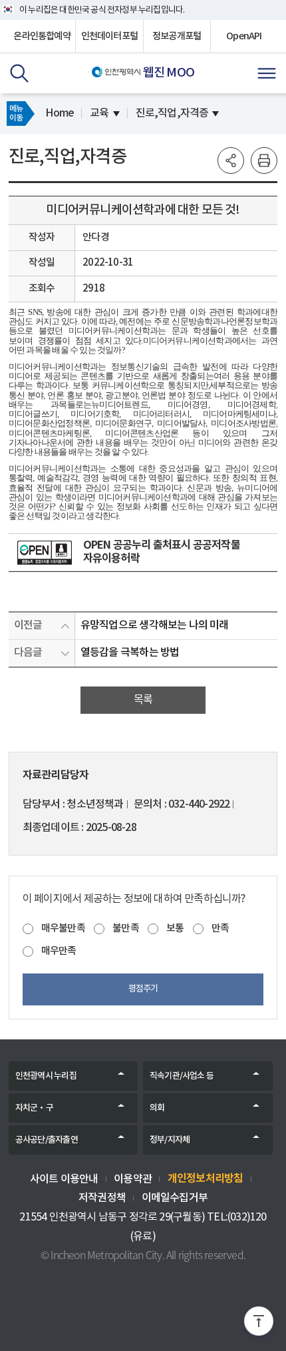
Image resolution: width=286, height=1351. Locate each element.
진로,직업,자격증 (172, 113)
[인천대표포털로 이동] (116, 72)
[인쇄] (264, 160)
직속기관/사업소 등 (182, 1076)
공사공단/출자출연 (46, 1140)
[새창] (44, 553)
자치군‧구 (34, 1108)
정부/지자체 (170, 1140)
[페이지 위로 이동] (258, 1323)
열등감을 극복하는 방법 (129, 653)
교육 (99, 113)
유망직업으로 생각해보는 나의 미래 (154, 625)
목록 (143, 700)
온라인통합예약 (41, 36)
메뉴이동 (16, 113)
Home (59, 113)
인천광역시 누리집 (45, 1076)
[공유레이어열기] (230, 160)
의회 (157, 1108)
